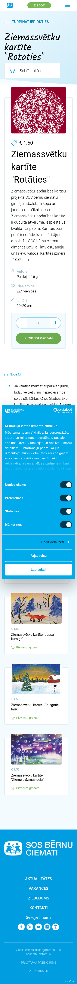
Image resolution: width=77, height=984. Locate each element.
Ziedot (39, 5)
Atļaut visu (39, 555)
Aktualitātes (38, 879)
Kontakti (39, 907)
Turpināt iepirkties (30, 22)
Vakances (38, 888)
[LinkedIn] (47, 926)
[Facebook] (21, 926)
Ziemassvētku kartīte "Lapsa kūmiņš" (32, 637)
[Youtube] (38, 926)
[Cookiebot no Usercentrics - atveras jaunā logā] (54, 410)
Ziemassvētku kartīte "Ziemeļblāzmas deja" (27, 777)
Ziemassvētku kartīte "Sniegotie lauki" (35, 707)
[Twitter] (30, 926)
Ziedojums (38, 898)
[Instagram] (55, 926)
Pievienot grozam (39, 338)
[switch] (66, 498)
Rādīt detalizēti (52, 542)
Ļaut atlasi (38, 569)
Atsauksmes (38, 971)
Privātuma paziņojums (38, 962)
